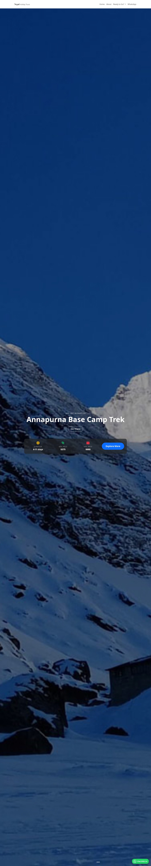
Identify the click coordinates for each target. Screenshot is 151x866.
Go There (75, 428)
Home (102, 4)
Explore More (113, 446)
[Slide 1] (98, 862)
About (108, 4)
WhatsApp (132, 4)
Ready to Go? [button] (119, 4)
